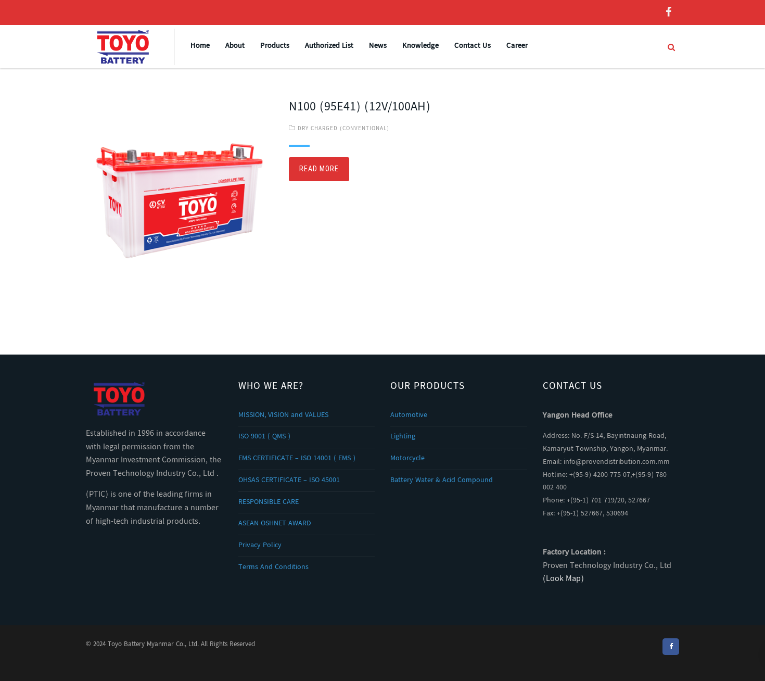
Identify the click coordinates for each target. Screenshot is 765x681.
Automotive (408, 415)
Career (517, 46)
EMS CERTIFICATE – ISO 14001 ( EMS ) (296, 458)
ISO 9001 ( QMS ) (264, 437)
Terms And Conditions (273, 567)
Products (274, 46)
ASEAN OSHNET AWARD (274, 524)
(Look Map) (563, 579)
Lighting (402, 437)
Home (200, 46)
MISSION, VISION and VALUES (283, 415)
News (378, 46)
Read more (319, 169)
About (235, 46)
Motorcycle (407, 458)
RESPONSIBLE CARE (268, 502)
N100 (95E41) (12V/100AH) (359, 107)
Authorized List (329, 46)
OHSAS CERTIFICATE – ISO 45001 (289, 480)
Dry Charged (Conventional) (343, 129)
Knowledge (420, 46)
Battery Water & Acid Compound (441, 480)
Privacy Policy (260, 545)
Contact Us (472, 46)
